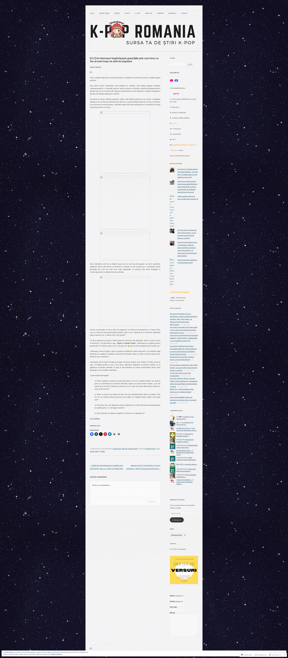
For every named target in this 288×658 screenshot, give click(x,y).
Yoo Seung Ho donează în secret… (186, 429)
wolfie (103, 451)
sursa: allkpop (95, 418)
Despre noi (172, 13)
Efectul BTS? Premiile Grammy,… (184, 435)
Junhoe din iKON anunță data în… (186, 470)
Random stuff (132, 449)
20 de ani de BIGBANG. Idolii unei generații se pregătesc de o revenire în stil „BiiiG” (183, 400)
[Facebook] (176, 80)
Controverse (117, 449)
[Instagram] (171, 80)
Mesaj (172, 613)
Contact (184, 13)
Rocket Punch (150, 449)
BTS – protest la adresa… (189, 464)
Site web (173, 607)
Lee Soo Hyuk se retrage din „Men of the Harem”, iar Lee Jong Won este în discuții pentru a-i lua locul (183, 367)
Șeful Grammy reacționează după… (186, 459)
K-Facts (127, 13)
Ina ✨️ (178, 422)
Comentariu (152, 501)
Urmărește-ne (176, 520)
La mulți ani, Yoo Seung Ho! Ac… (185, 418)
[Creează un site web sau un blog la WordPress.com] (91, 648)
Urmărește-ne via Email (177, 500)
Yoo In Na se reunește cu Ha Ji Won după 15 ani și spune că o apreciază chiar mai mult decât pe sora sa (183, 330)
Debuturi (148, 13)
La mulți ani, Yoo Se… (183, 428)
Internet (124, 449)
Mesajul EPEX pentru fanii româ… (187, 446)
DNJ (177, 464)
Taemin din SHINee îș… (184, 480)
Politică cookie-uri (56, 654)
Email (176, 601)
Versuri (117, 13)
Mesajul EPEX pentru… (184, 450)
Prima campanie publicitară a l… (186, 476)
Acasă (92, 13)
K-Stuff (137, 13)
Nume (176, 595)
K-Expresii (160, 13)
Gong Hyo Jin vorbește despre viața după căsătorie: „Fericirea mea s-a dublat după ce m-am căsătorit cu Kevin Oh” (184, 338)
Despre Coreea (104, 13)
